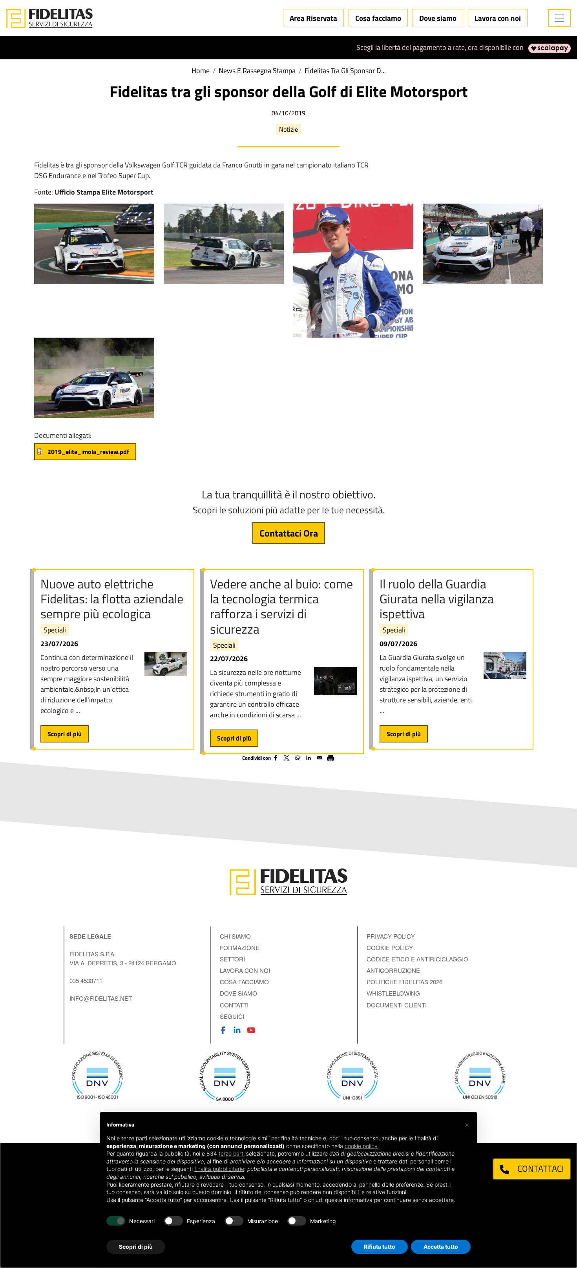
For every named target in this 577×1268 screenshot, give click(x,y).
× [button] (466, 1124)
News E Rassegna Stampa (257, 70)
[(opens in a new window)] (548, 47)
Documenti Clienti (397, 1005)
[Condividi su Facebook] (275, 758)
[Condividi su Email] (319, 758)
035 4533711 (86, 980)
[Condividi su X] (286, 758)
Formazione (239, 947)
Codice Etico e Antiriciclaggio (417, 959)
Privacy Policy (391, 936)
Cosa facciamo (378, 18)
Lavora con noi (498, 18)
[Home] (49, 18)
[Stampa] (330, 758)
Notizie (288, 129)
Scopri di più (64, 734)
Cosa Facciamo (244, 982)
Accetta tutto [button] (441, 1246)
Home (201, 70)
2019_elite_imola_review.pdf (88, 451)
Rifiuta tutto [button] (379, 1246)
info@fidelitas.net (100, 998)
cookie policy (361, 1146)
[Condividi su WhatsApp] (297, 758)
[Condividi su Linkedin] (308, 758)
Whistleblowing (393, 993)
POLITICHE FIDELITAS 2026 (404, 982)
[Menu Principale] (559, 18)
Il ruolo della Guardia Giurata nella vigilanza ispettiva (437, 598)
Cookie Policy (390, 947)
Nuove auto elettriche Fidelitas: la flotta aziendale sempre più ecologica (111, 598)
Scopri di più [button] (136, 1246)
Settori (232, 959)
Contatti (234, 1005)
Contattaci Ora (288, 533)
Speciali (55, 630)
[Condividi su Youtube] (251, 1029)
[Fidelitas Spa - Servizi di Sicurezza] (288, 881)
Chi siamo (235, 936)
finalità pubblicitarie (219, 1168)
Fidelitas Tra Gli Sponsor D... (345, 70)
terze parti (232, 1153)
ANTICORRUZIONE (393, 970)
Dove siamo (437, 18)
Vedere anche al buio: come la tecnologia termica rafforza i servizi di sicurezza (281, 606)
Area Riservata (313, 18)
